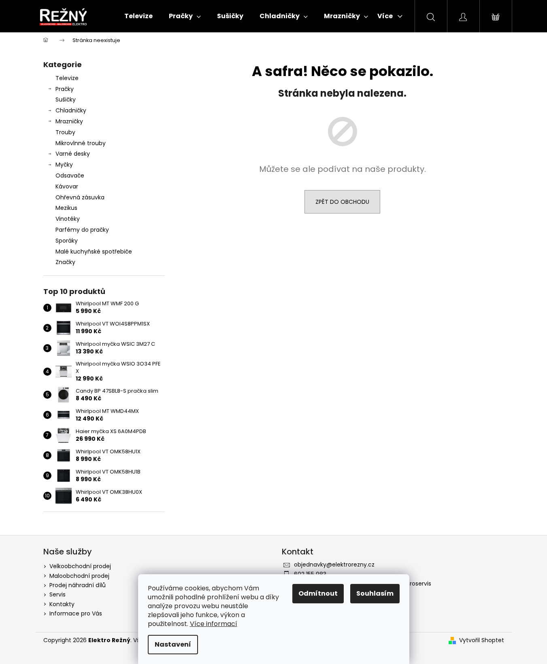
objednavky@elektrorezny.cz (334, 564)
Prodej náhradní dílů (77, 585)
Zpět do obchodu (342, 202)
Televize (67, 78)
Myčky (64, 165)
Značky (65, 262)
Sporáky (66, 241)
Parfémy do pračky (82, 230)
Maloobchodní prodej (79, 576)
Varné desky (72, 154)
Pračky (64, 89)
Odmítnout (318, 593)
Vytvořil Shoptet (481, 640)
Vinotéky (67, 219)
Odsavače (69, 175)
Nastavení (173, 644)
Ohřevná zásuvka (79, 197)
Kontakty (61, 604)
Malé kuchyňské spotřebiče (93, 251)
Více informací (213, 623)
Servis (57, 594)
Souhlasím (375, 593)
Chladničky (70, 110)
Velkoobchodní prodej (80, 566)
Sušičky (65, 99)
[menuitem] (138, 16)
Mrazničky (69, 121)
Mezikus (66, 208)
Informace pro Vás (75, 613)
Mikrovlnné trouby (80, 143)
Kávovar (66, 186)
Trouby (65, 132)
